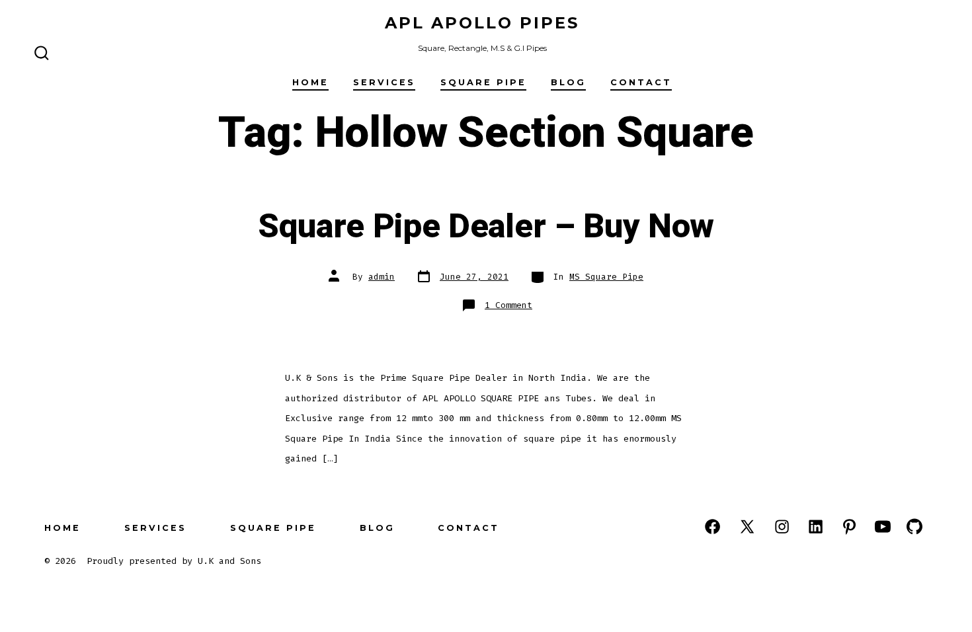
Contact (641, 82)
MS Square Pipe (606, 276)
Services (384, 82)
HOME (310, 82)
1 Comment (508, 305)
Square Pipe (483, 82)
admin (381, 276)
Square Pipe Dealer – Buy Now (486, 226)
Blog (568, 82)
